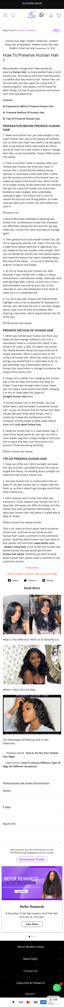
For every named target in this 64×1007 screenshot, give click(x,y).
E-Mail (7, 807)
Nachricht (9, 824)
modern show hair (37, 41)
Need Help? (30, 959)
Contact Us (31, 971)
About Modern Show (30, 947)
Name (7, 791)
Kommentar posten (32, 859)
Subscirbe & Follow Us (30, 983)
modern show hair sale (45, 44)
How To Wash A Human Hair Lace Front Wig (32, 573)
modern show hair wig (22, 48)
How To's (13, 30)
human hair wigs (15, 41)
